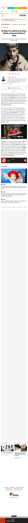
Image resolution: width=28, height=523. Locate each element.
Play (26, 520)
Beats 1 (3, 103)
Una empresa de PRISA (14, 494)
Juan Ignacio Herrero (11, 77)
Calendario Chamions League (19, 24)
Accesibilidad (12, 487)
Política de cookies (8, 488)
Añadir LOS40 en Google (15, 88)
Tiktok (9, 463)
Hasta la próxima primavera (8, 94)
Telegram (18, 74)
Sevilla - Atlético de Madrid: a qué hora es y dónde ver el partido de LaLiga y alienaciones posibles (14, 201)
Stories (22, 463)
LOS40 (3, 8)
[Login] (26, 11)
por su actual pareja (6, 112)
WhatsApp (15, 74)
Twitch (19, 463)
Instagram (6, 463)
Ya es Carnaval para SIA (6, 452)
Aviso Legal (6, 487)
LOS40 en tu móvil (9, 489)
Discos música (19, 207)
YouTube (11, 463)
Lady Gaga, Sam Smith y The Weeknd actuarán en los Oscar (20, 454)
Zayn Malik (3, 207)
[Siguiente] (26, 24)
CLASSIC (10, 8)
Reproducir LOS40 (25, 160)
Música (6, 27)
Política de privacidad (20, 487)
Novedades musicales (11, 207)
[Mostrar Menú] (2, 11)
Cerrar (25, 19)
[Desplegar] (14, 516)
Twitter (12, 74)
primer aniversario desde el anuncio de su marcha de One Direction (12, 154)
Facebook (10, 74)
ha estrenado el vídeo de (14, 101)
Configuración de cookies (18, 488)
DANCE (16, 8)
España (2, 15)
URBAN (22, 8)
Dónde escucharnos (18, 489)
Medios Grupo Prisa (14, 497)
